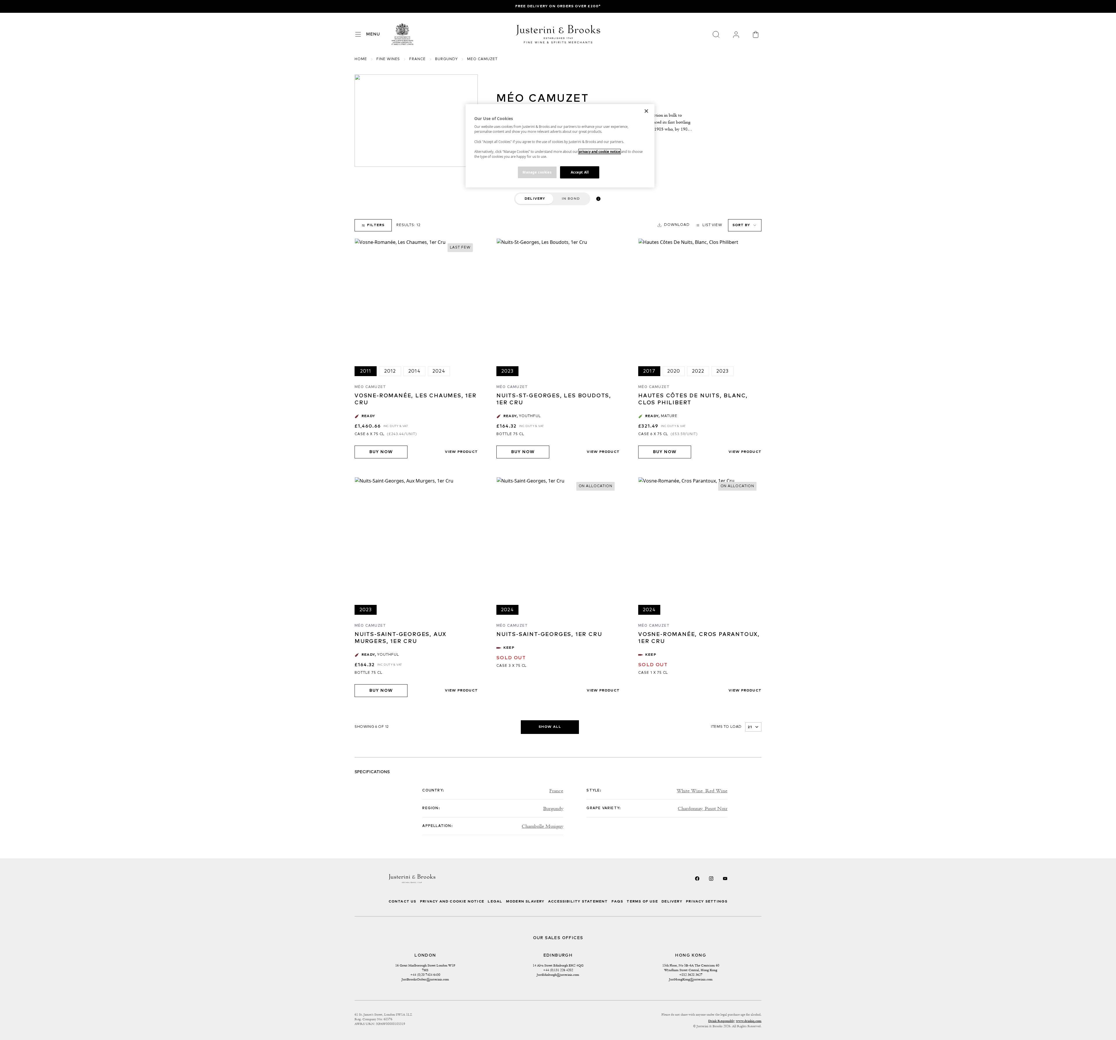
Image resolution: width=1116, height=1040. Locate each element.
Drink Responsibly (721, 1020)
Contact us (402, 901)
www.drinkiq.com (748, 1020)
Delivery (535, 199)
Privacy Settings (706, 901)
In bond (571, 199)
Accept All (580, 172)
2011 (365, 371)
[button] (673, 224)
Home (361, 59)
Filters (375, 225)
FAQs (617, 901)
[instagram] (711, 878)
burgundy (446, 59)
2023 (507, 371)
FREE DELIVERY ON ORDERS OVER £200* (558, 6)
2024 (438, 371)
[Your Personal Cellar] (736, 34)
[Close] (646, 111)
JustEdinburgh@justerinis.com (558, 974)
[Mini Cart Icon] (755, 34)
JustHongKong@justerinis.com (691, 979)
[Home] (402, 34)
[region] (560, 145)
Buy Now (381, 452)
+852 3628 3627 (690, 974)
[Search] (716, 34)
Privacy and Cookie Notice (452, 901)
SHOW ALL (550, 727)
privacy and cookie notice (599, 151)
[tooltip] (598, 198)
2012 (390, 371)
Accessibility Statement (578, 901)
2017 (649, 371)
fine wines (388, 59)
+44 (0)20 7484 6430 (425, 974)
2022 (698, 371)
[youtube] (725, 878)
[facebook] (697, 878)
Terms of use (642, 901)
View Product (461, 452)
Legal (495, 901)
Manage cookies (537, 172)
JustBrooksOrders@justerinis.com (425, 979)
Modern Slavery (525, 901)
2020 (673, 371)
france (417, 59)
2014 (414, 371)
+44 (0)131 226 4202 (558, 970)
